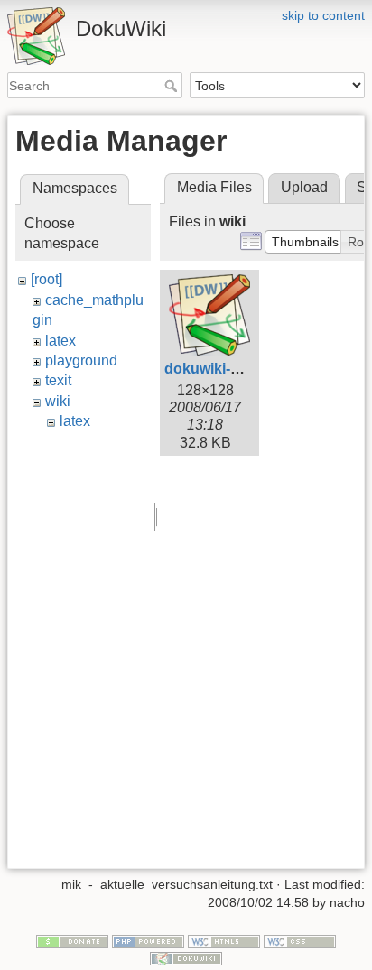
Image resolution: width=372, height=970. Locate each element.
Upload (304, 187)
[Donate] (72, 940)
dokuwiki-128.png (224, 368)
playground (81, 360)
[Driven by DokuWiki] (186, 958)
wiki (57, 401)
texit (58, 380)
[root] (46, 279)
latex (60, 340)
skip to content (323, 15)
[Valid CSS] (300, 940)
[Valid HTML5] (224, 940)
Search (172, 85)
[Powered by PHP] (148, 940)
